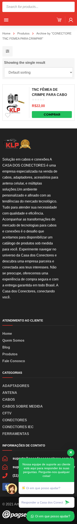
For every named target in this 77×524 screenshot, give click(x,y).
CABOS (8, 399)
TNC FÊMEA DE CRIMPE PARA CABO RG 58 (49, 95)
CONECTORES (14, 420)
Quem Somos (13, 340)
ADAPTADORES (15, 386)
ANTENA (9, 392)
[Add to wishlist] (7, 115)
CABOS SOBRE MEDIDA (22, 406)
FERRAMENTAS (15, 434)
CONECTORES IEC (18, 427)
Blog (6, 347)
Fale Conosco (13, 361)
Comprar (52, 114)
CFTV (7, 413)
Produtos (23, 33)
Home (6, 33)
